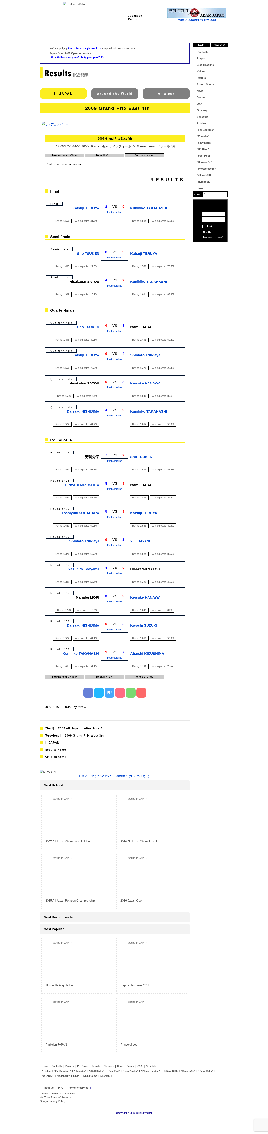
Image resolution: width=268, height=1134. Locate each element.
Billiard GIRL (204, 175)
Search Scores (205, 84)
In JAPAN (63, 93)
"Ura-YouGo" (204, 162)
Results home (55, 749)
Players (118, 33)
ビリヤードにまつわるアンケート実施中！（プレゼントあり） (114, 776)
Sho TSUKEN (88, 254)
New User (219, 44)
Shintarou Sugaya (145, 355)
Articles (201, 123)
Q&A (199, 103)
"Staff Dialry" (204, 142)
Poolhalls (87, 33)
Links (200, 188)
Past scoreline (114, 212)
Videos (201, 71)
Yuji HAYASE (140, 541)
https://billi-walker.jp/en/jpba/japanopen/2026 (77, 57)
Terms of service (78, 1087)
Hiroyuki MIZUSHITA (82, 485)
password (217, 237)
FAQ (60, 1087)
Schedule (202, 116)
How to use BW (210, 247)
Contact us (210, 253)
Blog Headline (205, 64)
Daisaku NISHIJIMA (83, 411)
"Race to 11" (188, 1071)
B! (109, 692)
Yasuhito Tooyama (83, 569)
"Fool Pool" (204, 155)
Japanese (135, 15)
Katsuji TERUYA (85, 208)
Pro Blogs (82, 1066)
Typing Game (90, 1076)
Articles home (55, 756)
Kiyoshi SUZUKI (143, 625)
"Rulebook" (204, 181)
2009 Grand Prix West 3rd (74, 735)
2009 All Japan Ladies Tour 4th (75, 728)
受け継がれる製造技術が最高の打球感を (197, 20)
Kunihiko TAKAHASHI (148, 208)
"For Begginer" (206, 129)
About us (48, 1087)
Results (149, 33)
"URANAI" (203, 149)
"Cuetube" (203, 136)
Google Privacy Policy (52, 1101)
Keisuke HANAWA (145, 383)
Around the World (115, 93)
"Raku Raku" (205, 1071)
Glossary (181, 33)
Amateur (166, 93)
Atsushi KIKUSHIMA (147, 654)
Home (55, 33)
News (212, 33)
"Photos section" (207, 168)
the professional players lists (84, 48)
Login (201, 44)
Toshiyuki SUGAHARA (80, 513)
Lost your (208, 237)
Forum (201, 97)
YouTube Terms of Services (55, 1097)
